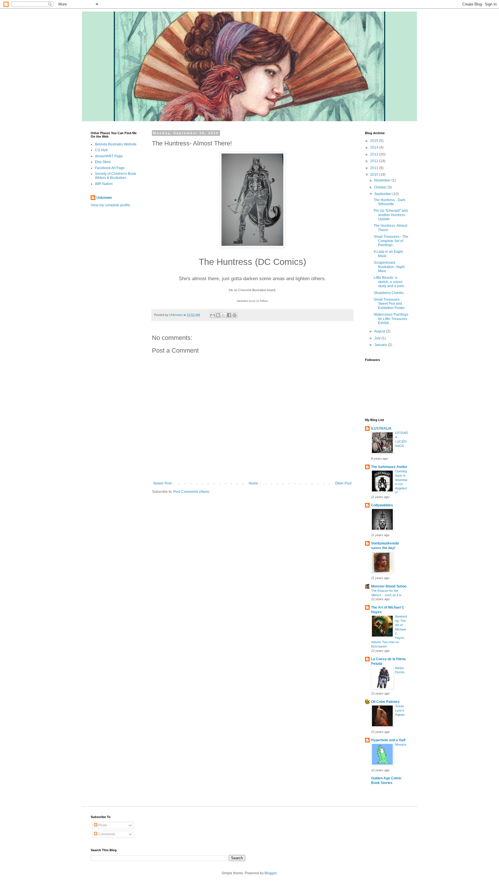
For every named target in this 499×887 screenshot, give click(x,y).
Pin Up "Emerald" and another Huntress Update (391, 215)
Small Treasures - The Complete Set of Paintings (391, 241)
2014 (374, 147)
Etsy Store (103, 162)
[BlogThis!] (218, 315)
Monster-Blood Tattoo (388, 586)
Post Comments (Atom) (191, 492)
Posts (102, 825)
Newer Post (162, 483)
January (381, 345)
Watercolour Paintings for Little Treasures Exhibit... (391, 318)
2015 (374, 141)
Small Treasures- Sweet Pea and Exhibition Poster (389, 303)
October (381, 187)
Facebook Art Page (110, 168)
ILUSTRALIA (381, 428)
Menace (400, 744)
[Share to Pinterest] (234, 315)
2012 (374, 161)
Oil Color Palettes (385, 702)
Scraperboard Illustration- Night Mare (389, 267)
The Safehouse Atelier (389, 467)
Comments (106, 834)
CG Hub (101, 150)
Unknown (104, 198)
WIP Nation (104, 184)
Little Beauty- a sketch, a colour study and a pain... (390, 282)
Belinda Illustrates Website (116, 144)
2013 (374, 154)
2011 (374, 168)
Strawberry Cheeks (389, 293)
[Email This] (212, 315)
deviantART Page (109, 156)
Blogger (271, 873)
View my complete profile (110, 205)
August (380, 331)
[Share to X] (223, 315)
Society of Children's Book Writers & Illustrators (115, 176)
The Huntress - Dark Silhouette (389, 202)
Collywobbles (382, 505)
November (383, 180)
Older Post (343, 483)
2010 (374, 175)
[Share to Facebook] (229, 315)
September (383, 194)
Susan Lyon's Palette (400, 710)
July (377, 338)
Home (253, 483)
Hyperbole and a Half (388, 740)
